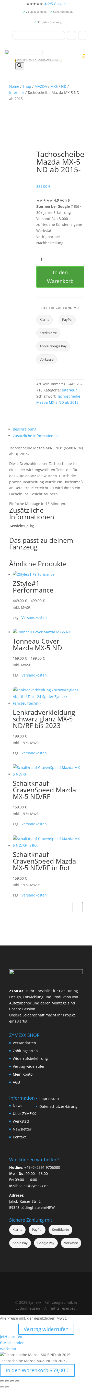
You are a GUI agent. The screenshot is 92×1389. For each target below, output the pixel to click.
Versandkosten (34, 617)
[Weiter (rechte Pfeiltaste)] (7, 1387)
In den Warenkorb (60, 277)
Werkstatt (21, 1121)
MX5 (54, 86)
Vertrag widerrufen (29, 1066)
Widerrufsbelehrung (30, 1058)
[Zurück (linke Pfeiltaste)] (2, 1387)
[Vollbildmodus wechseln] (7, 1381)
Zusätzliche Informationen (35, 435)
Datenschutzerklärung (58, 1106)
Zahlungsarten (25, 1050)
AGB (16, 1082)
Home (14, 86)
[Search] (19, 65)
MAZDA (40, 86)
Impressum (49, 1098)
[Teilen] (12, 1381)
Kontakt (19, 1137)
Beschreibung (25, 429)
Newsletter (22, 1129)
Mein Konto (22, 1074)
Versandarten (24, 1042)
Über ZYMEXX (24, 1113)
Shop (26, 86)
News (17, 1105)
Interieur (16, 92)
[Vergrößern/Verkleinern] (2, 1381)
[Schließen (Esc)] (17, 1381)
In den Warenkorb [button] (78, 907)
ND (63, 86)
